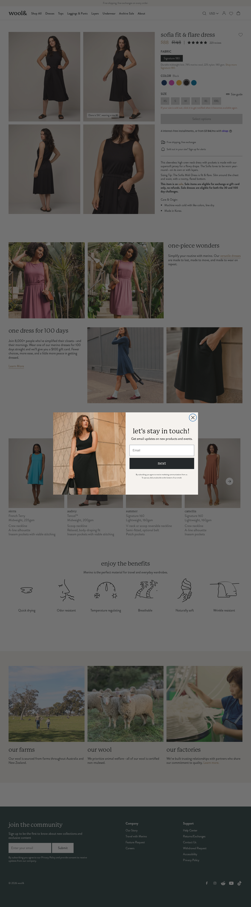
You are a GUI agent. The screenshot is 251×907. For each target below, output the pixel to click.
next (162, 463)
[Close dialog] (193, 417)
